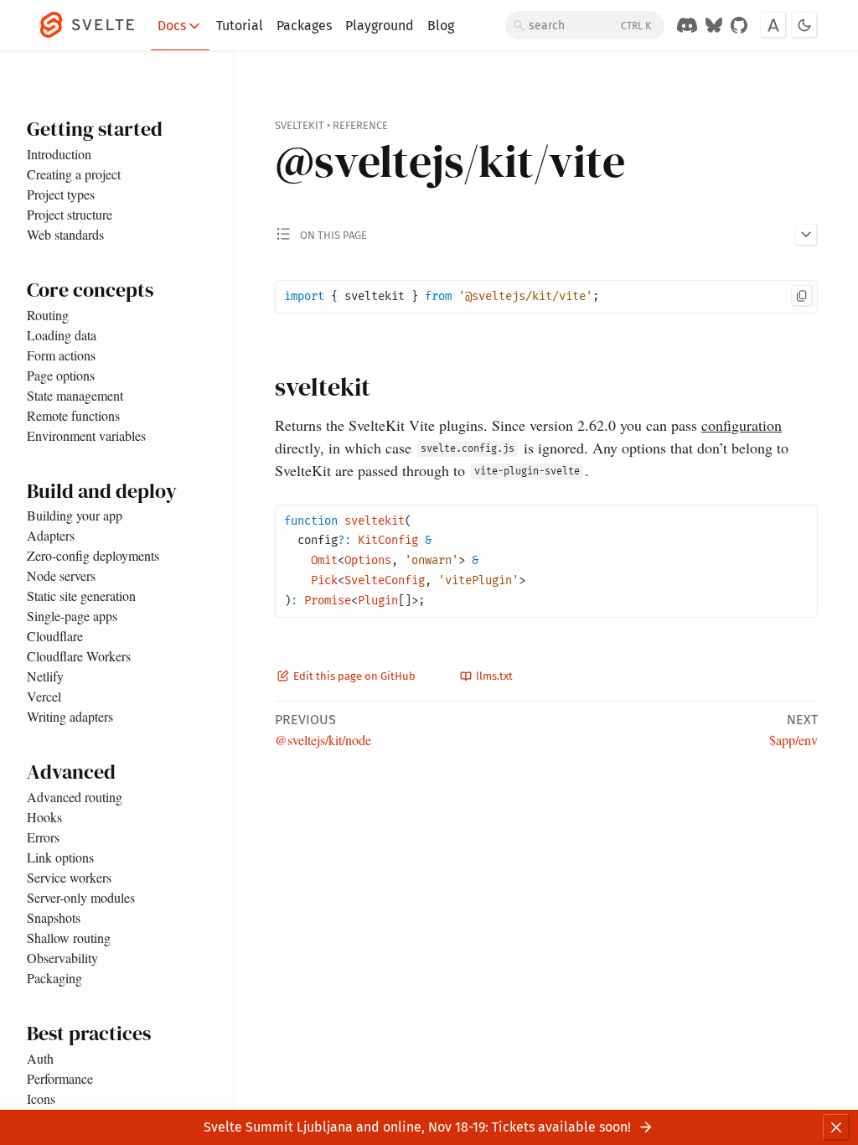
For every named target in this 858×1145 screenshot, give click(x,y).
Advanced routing (74, 797)
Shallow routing (69, 937)
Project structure (69, 214)
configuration (741, 425)
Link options (60, 857)
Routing (48, 315)
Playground (379, 26)
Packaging (54, 978)
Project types (61, 194)
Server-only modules (81, 897)
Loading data (61, 335)
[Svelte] (95, 25)
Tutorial (239, 26)
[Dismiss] (836, 1127)
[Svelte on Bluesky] (713, 25)
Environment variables (86, 435)
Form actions (61, 355)
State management (75, 395)
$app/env (793, 740)
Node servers (61, 575)
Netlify (45, 676)
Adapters (51, 535)
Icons (41, 1098)
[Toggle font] (773, 25)
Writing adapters (70, 716)
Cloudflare (55, 636)
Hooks (44, 817)
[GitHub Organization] (739, 25)
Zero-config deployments (93, 555)
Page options (61, 375)
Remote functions (73, 415)
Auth (40, 1058)
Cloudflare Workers (79, 656)
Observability (62, 957)
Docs (172, 26)
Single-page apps (72, 615)
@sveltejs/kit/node (323, 740)
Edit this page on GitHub (353, 676)
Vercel (44, 696)
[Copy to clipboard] (802, 296)
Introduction (59, 154)
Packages (304, 26)
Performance (60, 1078)
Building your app (74, 515)
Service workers (69, 877)
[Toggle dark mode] (804, 25)
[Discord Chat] (687, 25)
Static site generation (81, 595)
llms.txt (493, 676)
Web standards (65, 234)
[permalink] (259, 388)
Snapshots (53, 917)
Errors (43, 837)
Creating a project (74, 174)
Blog (440, 26)
